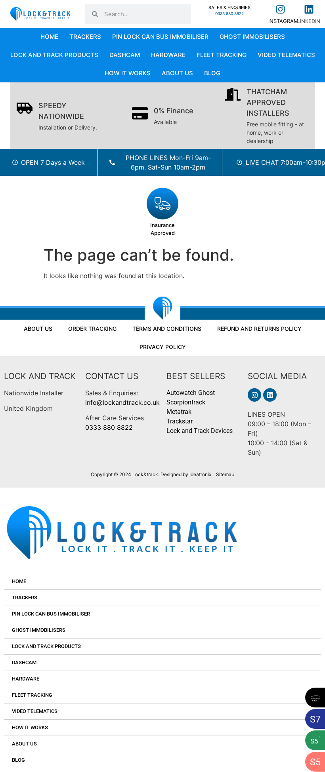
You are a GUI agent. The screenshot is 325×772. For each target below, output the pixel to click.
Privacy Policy (163, 346)
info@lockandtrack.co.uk (122, 402)
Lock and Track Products (54, 55)
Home (49, 36)
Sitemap (225, 474)
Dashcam (124, 55)
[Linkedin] (270, 395)
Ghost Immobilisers (252, 36)
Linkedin (308, 21)
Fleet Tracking (222, 55)
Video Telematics (286, 55)
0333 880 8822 (109, 427)
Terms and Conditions (166, 328)
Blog (212, 73)
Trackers (85, 36)
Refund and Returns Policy (259, 328)
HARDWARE (168, 55)
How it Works (128, 73)
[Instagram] (254, 395)
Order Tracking (92, 328)
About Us (177, 73)
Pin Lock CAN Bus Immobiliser (160, 36)
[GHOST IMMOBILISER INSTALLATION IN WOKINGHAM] (315, 697)
